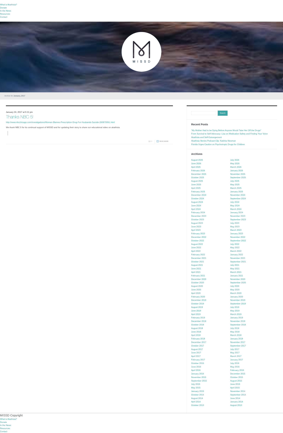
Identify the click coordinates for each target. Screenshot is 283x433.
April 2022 (196, 251)
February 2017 (198, 360)
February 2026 (198, 170)
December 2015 (237, 373)
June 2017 (196, 352)
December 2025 (198, 174)
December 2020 (198, 279)
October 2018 (197, 324)
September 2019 (238, 303)
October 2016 (197, 363)
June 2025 (196, 184)
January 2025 (236, 191)
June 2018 (196, 332)
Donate (3, 7)
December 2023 (198, 216)
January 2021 (236, 275)
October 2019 (197, 303)
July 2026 (234, 160)
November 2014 (237, 391)
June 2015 (235, 384)
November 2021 (237, 258)
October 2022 (197, 240)
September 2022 (238, 240)
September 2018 (238, 324)
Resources (5, 14)
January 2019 (236, 317)
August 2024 (197, 202)
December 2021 (198, 258)
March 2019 (235, 314)
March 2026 (235, 167)
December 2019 (198, 300)
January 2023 (236, 233)
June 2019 (196, 310)
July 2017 (234, 349)
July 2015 (195, 384)
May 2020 (235, 289)
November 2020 (237, 279)
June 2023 (196, 226)
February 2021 (198, 275)
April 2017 (196, 356)
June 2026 (196, 163)
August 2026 (197, 160)
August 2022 (197, 244)
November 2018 (237, 321)
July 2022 (234, 244)
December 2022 (198, 237)
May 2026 (235, 163)
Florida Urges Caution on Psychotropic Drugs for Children (218, 144)
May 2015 (195, 387)
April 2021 (196, 272)
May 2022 (235, 247)
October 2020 (197, 282)
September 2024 (238, 198)
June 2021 (196, 268)
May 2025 (235, 184)
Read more (163, 141)
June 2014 (235, 398)
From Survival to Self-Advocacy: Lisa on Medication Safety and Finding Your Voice (229, 134)
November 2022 (237, 237)
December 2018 (198, 321)
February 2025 (198, 191)
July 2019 (234, 307)
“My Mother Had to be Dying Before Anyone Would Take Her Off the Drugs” (226, 130)
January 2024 (236, 212)
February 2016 (237, 370)
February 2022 (198, 254)
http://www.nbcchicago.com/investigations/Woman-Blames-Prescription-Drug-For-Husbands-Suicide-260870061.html (60, 122)
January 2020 (236, 296)
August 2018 (197, 328)
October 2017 (197, 346)
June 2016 (196, 367)
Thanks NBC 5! (19, 117)
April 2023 (196, 230)
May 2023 (235, 226)
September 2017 (238, 346)
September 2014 (238, 395)
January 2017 (236, 360)
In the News (5, 11)
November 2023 (237, 216)
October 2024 (197, 198)
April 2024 (196, 209)
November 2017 (237, 342)
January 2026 (236, 170)
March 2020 (235, 293)
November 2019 (237, 300)
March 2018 (235, 335)
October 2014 (197, 395)
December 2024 (198, 195)
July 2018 (234, 328)
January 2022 (236, 254)
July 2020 (234, 286)
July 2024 (234, 202)
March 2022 (235, 251)
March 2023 (235, 230)
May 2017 (235, 352)
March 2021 (235, 272)
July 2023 (234, 223)
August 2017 (197, 349)
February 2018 (198, 338)
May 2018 (235, 332)
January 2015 (197, 391)
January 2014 (236, 401)
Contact (3, 17)
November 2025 (237, 174)
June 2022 (196, 247)
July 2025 (234, 181)
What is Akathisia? (8, 4)
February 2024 (198, 212)
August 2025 (197, 181)
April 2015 (235, 387)
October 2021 (197, 261)
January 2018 (236, 338)
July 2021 (234, 265)
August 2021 (197, 265)
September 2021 (238, 261)
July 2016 (234, 363)
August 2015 (236, 381)
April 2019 (196, 314)
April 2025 (196, 188)
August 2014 (197, 398)
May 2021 (235, 268)
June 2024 (196, 205)
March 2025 (235, 188)
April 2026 (196, 167)
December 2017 (198, 342)
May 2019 (235, 310)
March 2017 (235, 356)
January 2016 (197, 373)
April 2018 (196, 335)
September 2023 (238, 219)
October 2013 (197, 405)
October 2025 (197, 177)
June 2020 (196, 289)
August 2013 (236, 405)
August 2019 (197, 307)
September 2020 (238, 282)
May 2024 (235, 205)
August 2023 (197, 223)
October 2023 (197, 219)
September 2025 (238, 177)
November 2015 (198, 377)
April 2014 (196, 401)
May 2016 (235, 367)
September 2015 (199, 381)
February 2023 (198, 233)
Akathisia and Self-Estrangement (206, 137)
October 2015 (236, 377)
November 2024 (237, 195)
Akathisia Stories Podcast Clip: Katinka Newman (213, 141)
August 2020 (197, 286)
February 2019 (198, 317)
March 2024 (235, 209)
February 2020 (198, 296)
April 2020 (196, 293)
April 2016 (196, 370)
